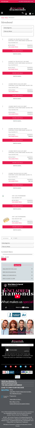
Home (2, 17)
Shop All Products (8, 381)
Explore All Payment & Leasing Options (20, 403)
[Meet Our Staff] (17, 327)
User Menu (26, 13)
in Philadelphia (9, 272)
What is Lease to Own (9, 278)
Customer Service (9, 275)
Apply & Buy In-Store (15, 399)
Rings (6, 17)
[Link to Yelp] (31, 366)
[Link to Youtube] (16, 366)
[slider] (2, 254)
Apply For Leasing (17, 53)
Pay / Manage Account (15, 393)
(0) (32, 13)
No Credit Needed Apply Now (26, 1)
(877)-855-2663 (4, 1)
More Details (17, 51)
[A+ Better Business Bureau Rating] (17, 314)
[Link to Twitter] (21, 366)
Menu (2, 12)
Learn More (13, 391)
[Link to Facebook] (6, 366)
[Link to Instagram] (26, 366)
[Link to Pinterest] (11, 366)
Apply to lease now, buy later (23, 391)
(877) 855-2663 (10, 268)
